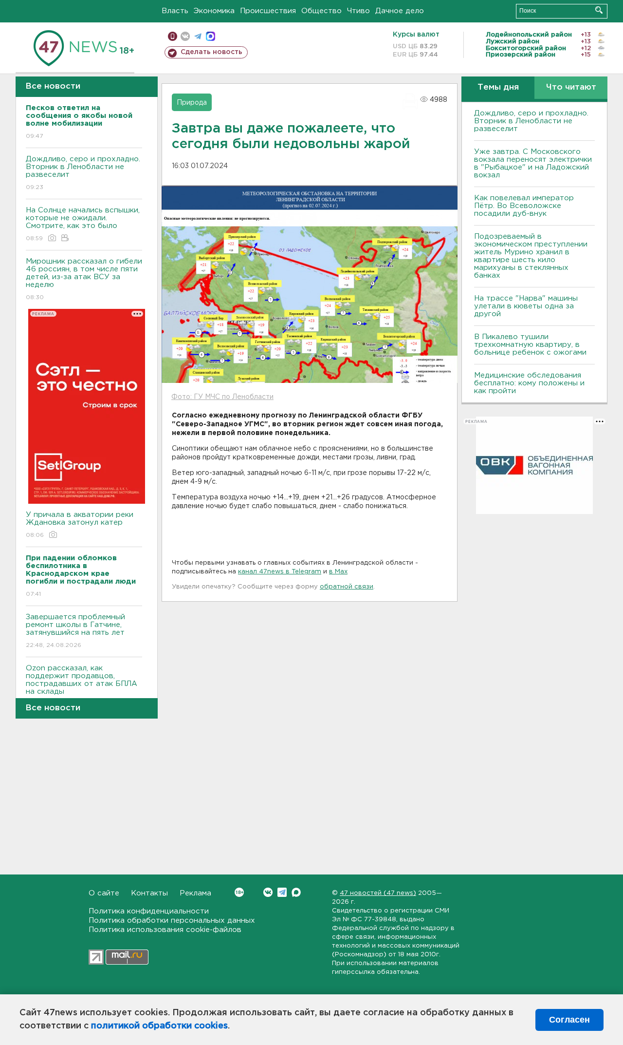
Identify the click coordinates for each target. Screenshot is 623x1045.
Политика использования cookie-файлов (165, 930)
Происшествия (268, 11)
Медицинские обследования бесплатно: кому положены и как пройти (529, 383)
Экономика (214, 11)
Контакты (149, 893)
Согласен (569, 1020)
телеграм (197, 36)
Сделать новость (211, 52)
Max (296, 892)
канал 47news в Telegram (279, 571)
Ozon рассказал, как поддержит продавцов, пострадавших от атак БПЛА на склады (81, 686)
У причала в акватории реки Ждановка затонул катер (79, 525)
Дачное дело (399, 11)
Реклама (195, 893)
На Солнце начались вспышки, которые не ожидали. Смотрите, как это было (83, 224)
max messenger (210, 36)
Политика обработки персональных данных (172, 920)
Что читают (571, 87)
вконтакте (185, 36)
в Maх (338, 571)
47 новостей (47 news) (378, 893)
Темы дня (498, 87)
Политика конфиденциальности (149, 911)
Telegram (282, 892)
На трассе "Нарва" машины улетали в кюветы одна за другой (526, 306)
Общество (321, 11)
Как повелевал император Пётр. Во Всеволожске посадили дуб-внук (524, 206)
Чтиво (358, 11)
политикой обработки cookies (159, 1026)
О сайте (104, 893)
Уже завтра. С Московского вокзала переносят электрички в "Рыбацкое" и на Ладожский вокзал (533, 163)
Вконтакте (268, 892)
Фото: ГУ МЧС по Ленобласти (222, 397)
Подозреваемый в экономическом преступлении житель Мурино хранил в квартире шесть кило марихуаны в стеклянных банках (530, 256)
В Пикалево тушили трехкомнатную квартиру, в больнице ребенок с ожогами (530, 345)
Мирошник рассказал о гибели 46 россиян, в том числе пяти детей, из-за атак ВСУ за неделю (84, 279)
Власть (175, 11)
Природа (192, 103)
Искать (599, 10)
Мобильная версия (172, 36)
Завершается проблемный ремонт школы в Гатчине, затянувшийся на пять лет (75, 631)
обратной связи (346, 586)
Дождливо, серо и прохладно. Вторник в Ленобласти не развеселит (83, 173)
